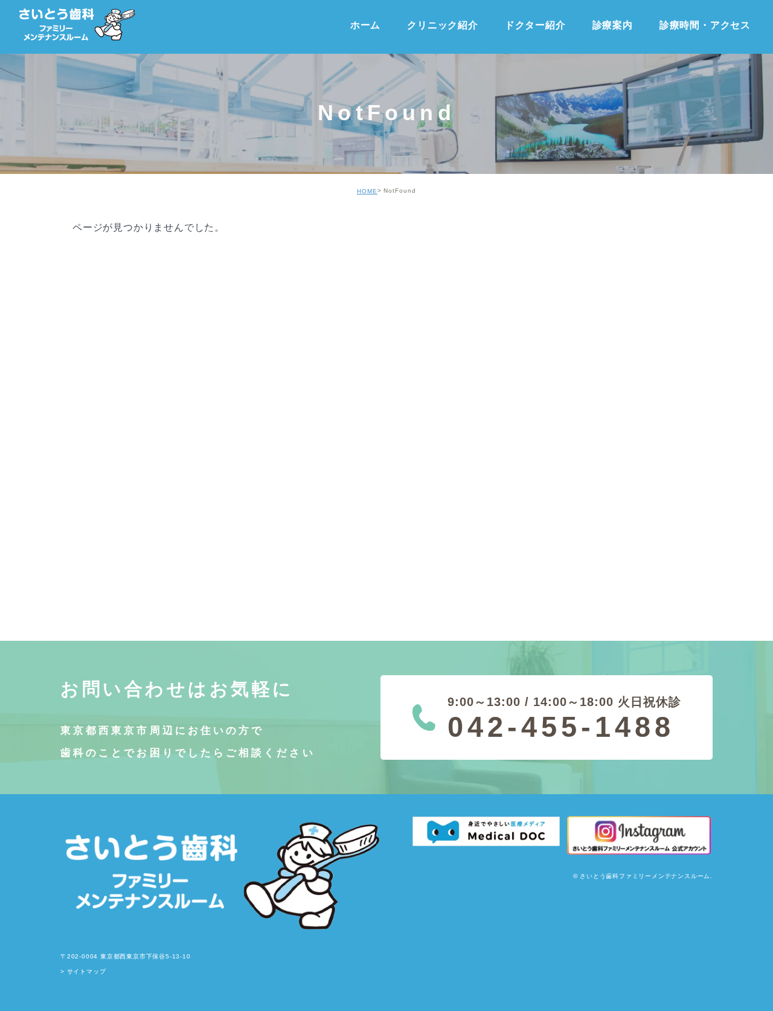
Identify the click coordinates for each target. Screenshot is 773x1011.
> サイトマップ (83, 972)
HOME (367, 191)
